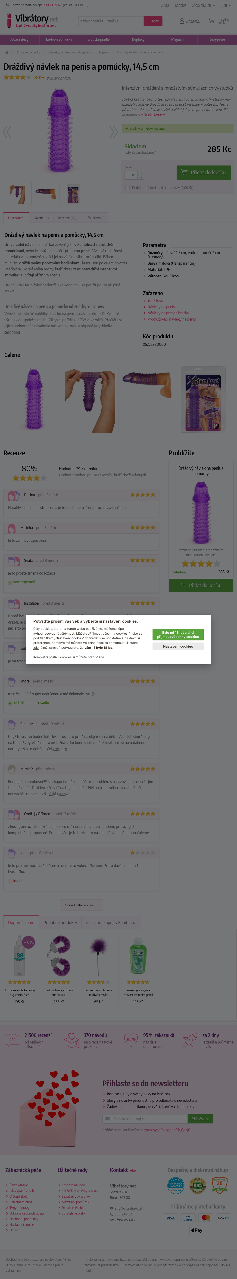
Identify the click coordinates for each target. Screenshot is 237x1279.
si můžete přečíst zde (88, 657)
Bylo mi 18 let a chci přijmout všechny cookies (178, 635)
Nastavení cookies (178, 646)
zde (36, 647)
